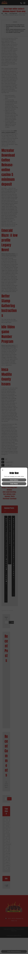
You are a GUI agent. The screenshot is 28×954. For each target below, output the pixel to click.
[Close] (2, 470)
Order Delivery (14, 480)
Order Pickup (14, 483)
